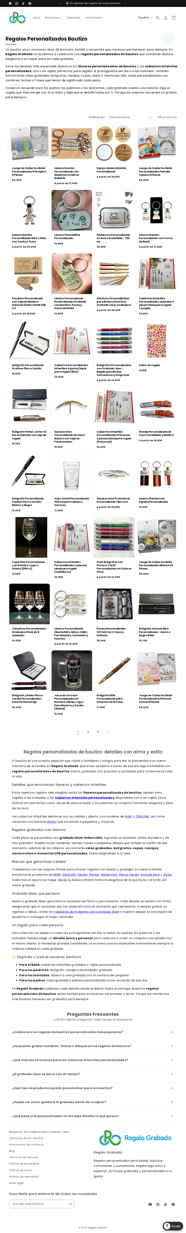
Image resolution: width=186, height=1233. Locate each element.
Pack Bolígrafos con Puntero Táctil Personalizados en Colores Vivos (114, 567)
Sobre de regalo (149, 365)
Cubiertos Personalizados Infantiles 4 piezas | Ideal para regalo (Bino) (71, 369)
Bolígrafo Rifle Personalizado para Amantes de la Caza (110, 699)
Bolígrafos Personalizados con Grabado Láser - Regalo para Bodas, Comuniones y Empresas (114, 370)
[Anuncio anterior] (61, 3)
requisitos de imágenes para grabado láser (87, 912)
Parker (94, 875)
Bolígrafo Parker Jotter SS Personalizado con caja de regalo (29, 435)
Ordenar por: (97, 117)
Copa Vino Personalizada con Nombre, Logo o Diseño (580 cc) (28, 565)
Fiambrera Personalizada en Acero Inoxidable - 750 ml (113, 238)
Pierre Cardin (129, 875)
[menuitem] (37, 17)
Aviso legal (16, 1183)
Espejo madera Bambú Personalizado (111, 169)
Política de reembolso (24, 1176)
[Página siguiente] (108, 732)
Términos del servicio (23, 1157)
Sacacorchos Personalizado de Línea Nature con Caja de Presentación (69, 436)
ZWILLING (142, 816)
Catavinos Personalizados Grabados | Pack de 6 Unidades (29, 632)
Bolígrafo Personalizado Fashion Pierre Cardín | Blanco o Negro (28, 502)
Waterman (109, 875)
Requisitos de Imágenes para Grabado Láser (39, 1132)
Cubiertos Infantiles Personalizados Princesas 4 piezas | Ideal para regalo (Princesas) (114, 436)
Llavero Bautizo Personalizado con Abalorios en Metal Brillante (66, 173)
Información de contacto (26, 1144)
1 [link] (78, 732)
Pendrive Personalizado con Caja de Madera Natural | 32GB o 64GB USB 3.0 (29, 303)
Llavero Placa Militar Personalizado (67, 236)
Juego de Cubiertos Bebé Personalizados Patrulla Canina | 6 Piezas (155, 171)
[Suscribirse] (70, 1204)
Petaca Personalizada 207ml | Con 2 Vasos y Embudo (111, 632)
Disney (52, 822)
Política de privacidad (24, 1164)
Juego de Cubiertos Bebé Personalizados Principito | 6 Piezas (29, 171)
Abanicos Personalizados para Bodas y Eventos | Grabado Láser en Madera (114, 302)
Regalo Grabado (97, 1227)
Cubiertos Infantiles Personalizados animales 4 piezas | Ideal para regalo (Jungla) (156, 303)
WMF (128, 816)
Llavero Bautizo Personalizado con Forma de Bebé (155, 238)
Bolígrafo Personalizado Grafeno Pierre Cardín (28, 367)
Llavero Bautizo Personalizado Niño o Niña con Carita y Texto (29, 238)
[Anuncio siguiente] (125, 3)
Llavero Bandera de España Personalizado (153, 500)
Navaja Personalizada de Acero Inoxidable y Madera (156, 433)
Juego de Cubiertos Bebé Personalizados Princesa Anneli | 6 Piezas (155, 699)
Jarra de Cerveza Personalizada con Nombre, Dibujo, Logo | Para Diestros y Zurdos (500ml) (69, 702)
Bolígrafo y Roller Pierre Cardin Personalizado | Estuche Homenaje (27, 699)
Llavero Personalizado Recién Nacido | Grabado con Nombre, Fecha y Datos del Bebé (70, 303)
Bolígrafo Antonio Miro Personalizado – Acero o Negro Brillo (155, 632)
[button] (158, 18)
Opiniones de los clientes (26, 1138)
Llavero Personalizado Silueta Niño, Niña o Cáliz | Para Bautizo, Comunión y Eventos (71, 633)
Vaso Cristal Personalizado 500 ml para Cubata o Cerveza (71, 502)
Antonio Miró (150, 875)
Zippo (167, 875)
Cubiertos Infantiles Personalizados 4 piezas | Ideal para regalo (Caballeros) (70, 567)
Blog (12, 1151)
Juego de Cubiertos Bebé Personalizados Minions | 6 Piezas (156, 565)
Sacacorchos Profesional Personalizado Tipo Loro (113, 500)
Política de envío (20, 1170)
